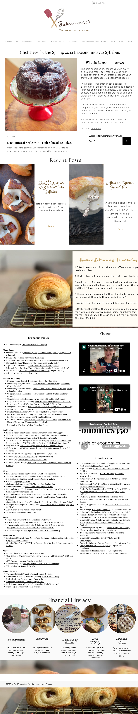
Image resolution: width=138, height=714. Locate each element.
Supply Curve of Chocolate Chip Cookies (38, 409)
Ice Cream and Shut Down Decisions (40, 473)
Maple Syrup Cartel (22, 481)
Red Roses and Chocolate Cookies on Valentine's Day (50, 406)
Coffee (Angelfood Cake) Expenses (44, 584)
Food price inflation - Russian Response (96, 543)
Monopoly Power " (14, 489)
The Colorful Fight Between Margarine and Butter (51, 502)
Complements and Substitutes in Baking (50, 393)
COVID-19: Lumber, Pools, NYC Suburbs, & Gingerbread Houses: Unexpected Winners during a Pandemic (39, 420)
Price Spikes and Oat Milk (60, 440)
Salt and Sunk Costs (26, 357)
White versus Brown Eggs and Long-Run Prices (25, 453)
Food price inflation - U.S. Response (95, 545)
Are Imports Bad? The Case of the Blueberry (49, 435)
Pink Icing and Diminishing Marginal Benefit (51, 383)
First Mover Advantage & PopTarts (21, 512)
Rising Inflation (13, 566)
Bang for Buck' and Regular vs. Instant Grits (53, 401)
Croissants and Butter (28, 438)
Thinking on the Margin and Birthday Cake (40, 363)
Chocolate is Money (21, 553)
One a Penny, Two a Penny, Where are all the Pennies (41, 556)
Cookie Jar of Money (50, 576)
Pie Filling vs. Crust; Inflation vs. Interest (23, 586)
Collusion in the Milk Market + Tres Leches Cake (35, 484)
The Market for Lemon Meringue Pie (43, 365)
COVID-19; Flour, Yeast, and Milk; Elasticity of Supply (46, 443)
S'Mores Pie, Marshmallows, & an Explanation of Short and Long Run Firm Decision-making (35, 477)
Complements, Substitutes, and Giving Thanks (26, 399)
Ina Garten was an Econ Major (34, 344)
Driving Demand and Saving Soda (30, 509)
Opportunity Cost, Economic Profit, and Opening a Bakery (47, 352)
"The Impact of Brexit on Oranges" (35, 522)
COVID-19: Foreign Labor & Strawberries (45, 411)
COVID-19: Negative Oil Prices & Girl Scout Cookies (41, 445)
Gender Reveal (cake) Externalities (32, 459)
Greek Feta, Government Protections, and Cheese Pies (44, 494)
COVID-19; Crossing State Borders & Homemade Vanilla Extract (42, 360)
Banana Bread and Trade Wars (37, 519)
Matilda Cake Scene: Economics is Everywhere (52, 388)
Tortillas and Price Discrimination (39, 486)
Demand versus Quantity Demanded (22, 381)
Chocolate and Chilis (26, 456)
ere (35, 52)
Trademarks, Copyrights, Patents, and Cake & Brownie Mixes (47, 489)
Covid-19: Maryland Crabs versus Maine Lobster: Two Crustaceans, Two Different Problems (37, 415)
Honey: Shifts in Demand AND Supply (47, 432)
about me (96, 128)
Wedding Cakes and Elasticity (38, 404)
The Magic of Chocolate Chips (24, 373)
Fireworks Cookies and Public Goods (34, 370)
